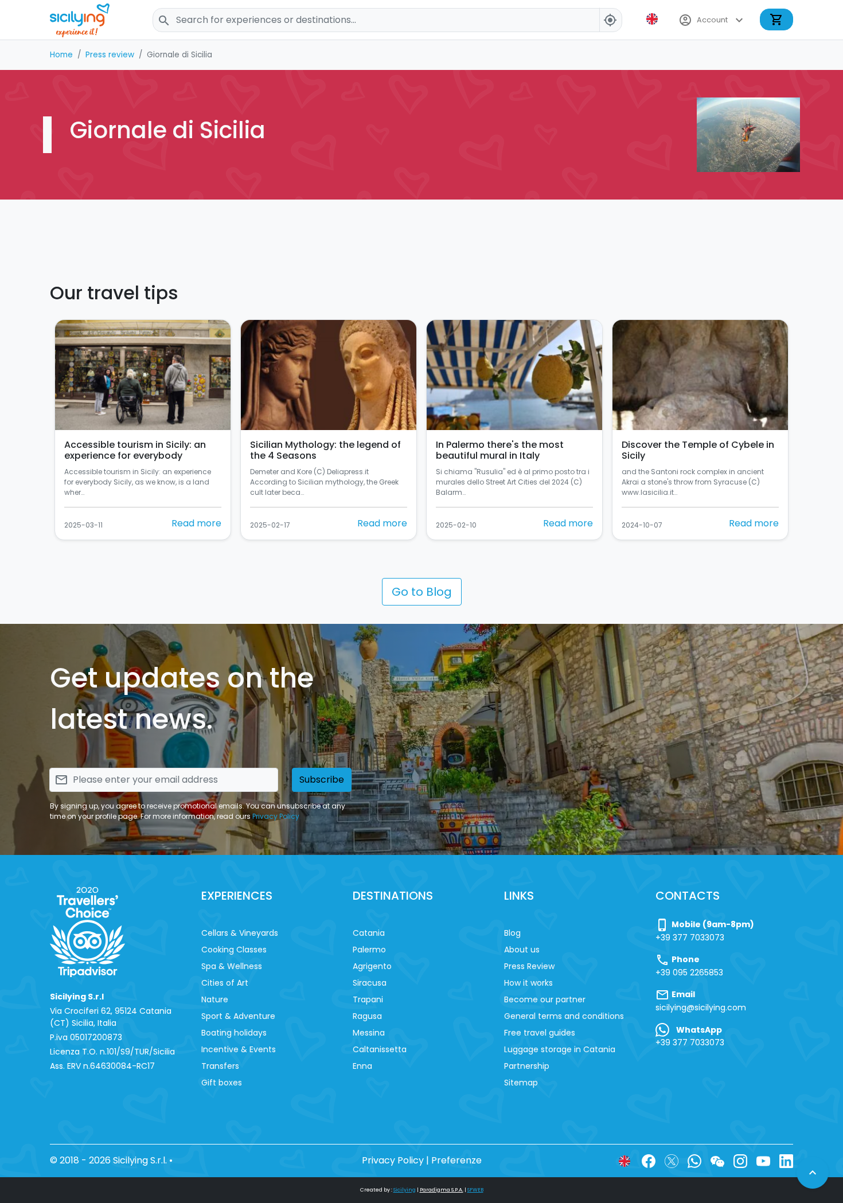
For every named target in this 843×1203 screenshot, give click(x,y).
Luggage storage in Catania (559, 1049)
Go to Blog (422, 592)
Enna (362, 1066)
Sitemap (521, 1082)
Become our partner (545, 999)
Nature (214, 999)
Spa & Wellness (231, 966)
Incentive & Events (238, 1049)
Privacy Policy (275, 816)
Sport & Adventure (238, 1016)
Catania (369, 933)
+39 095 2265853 (689, 972)
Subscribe (321, 779)
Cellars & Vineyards (239, 933)
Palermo (369, 949)
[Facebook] (648, 1160)
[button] (653, 19)
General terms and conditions (564, 1016)
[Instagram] (740, 1160)
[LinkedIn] (786, 1160)
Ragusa (367, 1016)
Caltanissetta (380, 1049)
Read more (196, 523)
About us (522, 949)
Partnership (526, 1066)
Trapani (368, 999)
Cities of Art (224, 983)
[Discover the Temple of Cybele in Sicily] (700, 375)
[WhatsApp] (694, 1160)
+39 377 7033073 (689, 937)
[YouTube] (763, 1160)
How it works (528, 983)
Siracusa (370, 983)
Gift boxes (221, 1082)
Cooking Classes (234, 949)
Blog (512, 933)
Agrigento (372, 966)
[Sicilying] (87, 20)
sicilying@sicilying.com (700, 1007)
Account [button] (712, 20)
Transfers (220, 1066)
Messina (369, 1032)
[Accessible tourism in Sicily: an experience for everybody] (143, 375)
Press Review (529, 966)
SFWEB (475, 1189)
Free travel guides (539, 1032)
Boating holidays (234, 1032)
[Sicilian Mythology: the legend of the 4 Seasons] (328, 375)
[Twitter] (671, 1160)
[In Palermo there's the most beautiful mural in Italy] (514, 375)
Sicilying (404, 1189)
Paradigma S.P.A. (441, 1189)
